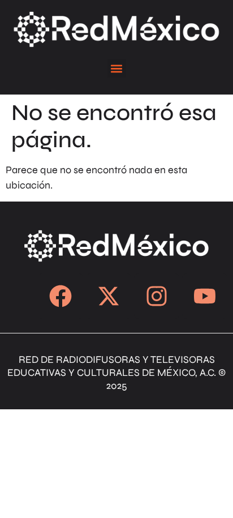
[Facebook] (60, 296)
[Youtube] (204, 296)
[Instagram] (156, 296)
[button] (116, 68)
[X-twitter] (108, 296)
